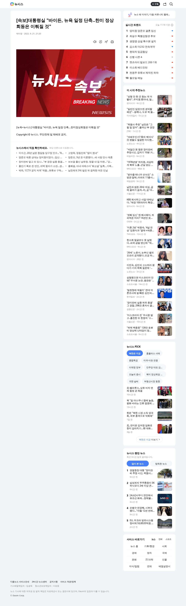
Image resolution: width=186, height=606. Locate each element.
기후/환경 (149, 546)
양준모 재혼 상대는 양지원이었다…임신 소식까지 (41, 157)
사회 (164, 546)
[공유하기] (164, 4)
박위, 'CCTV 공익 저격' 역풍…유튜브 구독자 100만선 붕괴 (41, 170)
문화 (134, 559)
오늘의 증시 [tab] (135, 374)
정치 (149, 552)
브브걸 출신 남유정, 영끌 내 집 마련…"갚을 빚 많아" (91, 161)
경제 (134, 552)
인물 (164, 559)
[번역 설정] (100, 41)
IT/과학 (149, 559)
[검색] (172, 4)
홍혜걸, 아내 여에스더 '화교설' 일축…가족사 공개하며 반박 (91, 166)
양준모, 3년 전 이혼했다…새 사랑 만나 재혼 (90, 157)
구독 (156, 4)
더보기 (148, 439)
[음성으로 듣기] (95, 41)
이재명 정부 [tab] (135, 367)
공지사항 (54, 581)
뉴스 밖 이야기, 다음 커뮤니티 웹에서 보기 (154, 14)
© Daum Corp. (17, 595)
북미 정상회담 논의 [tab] (155, 374)
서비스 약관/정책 (68, 581)
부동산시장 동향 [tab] (152, 381)
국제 (164, 552)
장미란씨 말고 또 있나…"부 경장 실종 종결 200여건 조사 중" (41, 161)
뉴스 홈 (134, 546)
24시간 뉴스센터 (39, 581)
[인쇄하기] (112, 41)
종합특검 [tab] (133, 360)
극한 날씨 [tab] (133, 381)
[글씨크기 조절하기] (106, 41)
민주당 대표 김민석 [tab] (155, 367)
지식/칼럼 (134, 566)
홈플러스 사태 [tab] (153, 353)
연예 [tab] (160, 539)
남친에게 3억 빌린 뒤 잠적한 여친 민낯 (88, 170)
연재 (149, 566)
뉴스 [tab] (153, 539)
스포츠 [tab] (168, 539)
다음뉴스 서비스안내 (19, 581)
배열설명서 (164, 566)
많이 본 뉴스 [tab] (138, 463)
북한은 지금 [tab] (135, 353)
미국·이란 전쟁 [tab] (151, 360)
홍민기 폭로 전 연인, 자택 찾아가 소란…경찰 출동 (41, 166)
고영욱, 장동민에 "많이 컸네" (83, 153)
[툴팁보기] (172, 25)
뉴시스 (19, 4)
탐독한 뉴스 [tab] (161, 463)
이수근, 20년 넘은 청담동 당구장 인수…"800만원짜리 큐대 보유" (41, 153)
